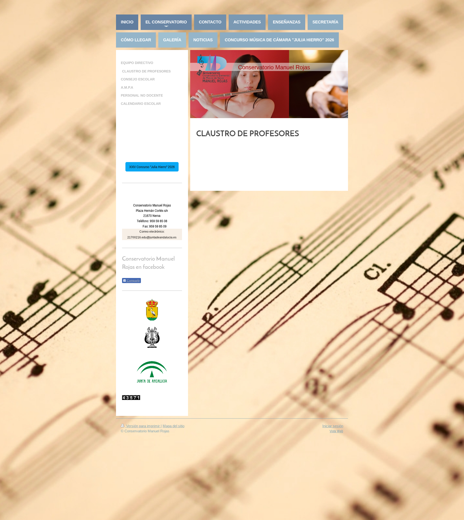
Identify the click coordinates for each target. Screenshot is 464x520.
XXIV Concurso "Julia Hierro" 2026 (152, 167)
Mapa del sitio (173, 426)
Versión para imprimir (143, 426)
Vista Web (336, 431)
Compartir (133, 280)
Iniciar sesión (332, 426)
